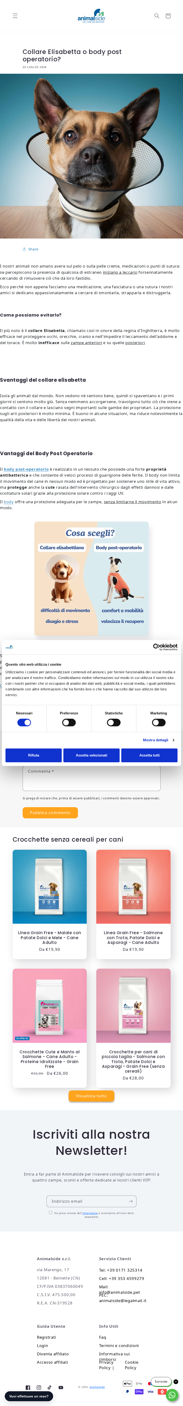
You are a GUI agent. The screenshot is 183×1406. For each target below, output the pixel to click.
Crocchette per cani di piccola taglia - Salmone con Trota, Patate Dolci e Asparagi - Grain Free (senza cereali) (133, 1062)
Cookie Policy (132, 1363)
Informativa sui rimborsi (114, 1355)
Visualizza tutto (91, 1095)
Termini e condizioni (119, 1345)
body (9, 501)
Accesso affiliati (52, 1362)
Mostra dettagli (155, 740)
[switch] (69, 722)
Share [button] (33, 249)
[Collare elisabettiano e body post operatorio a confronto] (91, 579)
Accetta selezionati (91, 755)
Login (42, 1345)
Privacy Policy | (107, 1363)
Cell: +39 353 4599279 (121, 1278)
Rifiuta (33, 755)
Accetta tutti (149, 755)
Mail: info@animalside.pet (119, 1288)
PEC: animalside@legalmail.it (122, 1296)
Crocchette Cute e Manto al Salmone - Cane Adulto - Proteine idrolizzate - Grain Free (50, 1059)
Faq (102, 1337)
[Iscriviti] (130, 1201)
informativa (90, 1213)
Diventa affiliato (53, 1354)
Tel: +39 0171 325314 (121, 1270)
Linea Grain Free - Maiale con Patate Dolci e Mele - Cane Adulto (49, 937)
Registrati (46, 1337)
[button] (15, 15)
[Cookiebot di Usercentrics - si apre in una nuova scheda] (157, 647)
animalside (97, 1387)
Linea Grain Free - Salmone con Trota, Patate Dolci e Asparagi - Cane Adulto (133, 937)
